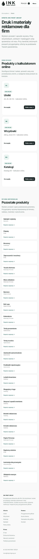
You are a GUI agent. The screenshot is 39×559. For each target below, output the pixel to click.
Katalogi (9, 167)
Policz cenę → (29, 107)
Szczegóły (7, 107)
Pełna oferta (6, 525)
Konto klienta (25, 516)
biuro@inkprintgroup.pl (9, 553)
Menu (34, 3)
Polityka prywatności (9, 541)
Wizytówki (10, 131)
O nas (5, 532)
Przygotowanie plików (27, 513)
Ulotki (7, 95)
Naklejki (5, 522)
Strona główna (5, 13)
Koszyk (25, 3)
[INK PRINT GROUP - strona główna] (8, 3)
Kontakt (23, 522)
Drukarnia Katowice (9, 535)
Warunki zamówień (8, 538)
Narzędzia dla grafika (27, 519)
